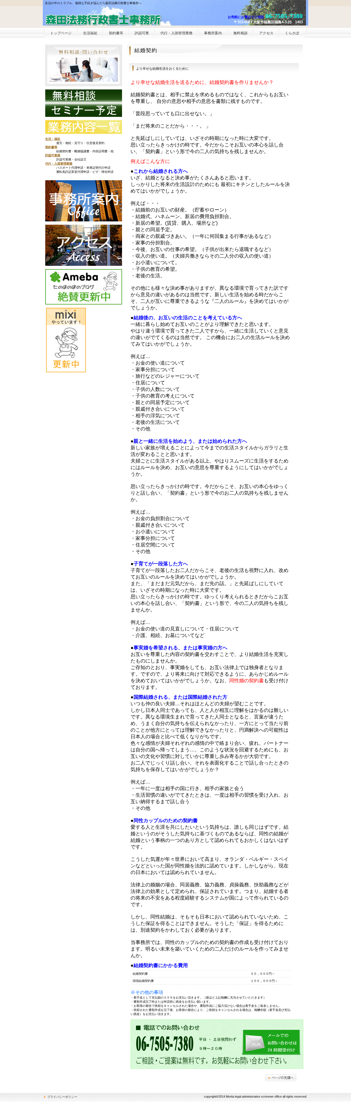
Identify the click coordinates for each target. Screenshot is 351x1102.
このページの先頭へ (280, 1077)
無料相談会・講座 (83, 65)
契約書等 (51, 147)
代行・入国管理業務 (58, 163)
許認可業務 (52, 155)
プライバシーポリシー (62, 1096)
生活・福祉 (52, 138)
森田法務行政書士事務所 (111, 18)
